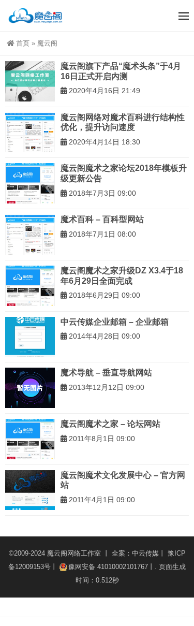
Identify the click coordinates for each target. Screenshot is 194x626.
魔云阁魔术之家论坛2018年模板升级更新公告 (124, 173)
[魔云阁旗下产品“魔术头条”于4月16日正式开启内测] (30, 81)
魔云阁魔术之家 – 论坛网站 (110, 423)
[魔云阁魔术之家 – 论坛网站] (30, 439)
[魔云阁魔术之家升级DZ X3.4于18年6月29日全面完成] (30, 286)
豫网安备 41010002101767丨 (111, 567)
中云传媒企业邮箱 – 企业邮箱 (115, 321)
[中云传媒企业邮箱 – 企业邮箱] (30, 337)
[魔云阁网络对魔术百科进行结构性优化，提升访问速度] (30, 132)
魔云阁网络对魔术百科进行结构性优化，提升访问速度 (123, 122)
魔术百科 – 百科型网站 (102, 219)
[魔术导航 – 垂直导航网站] (30, 388)
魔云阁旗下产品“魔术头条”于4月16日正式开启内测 (121, 71)
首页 (22, 43)
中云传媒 (145, 553)
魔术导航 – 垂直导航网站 (106, 372)
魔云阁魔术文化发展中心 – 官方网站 (123, 480)
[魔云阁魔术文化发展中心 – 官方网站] (30, 490)
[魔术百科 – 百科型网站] (30, 234)
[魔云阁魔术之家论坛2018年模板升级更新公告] (30, 183)
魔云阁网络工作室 (74, 553)
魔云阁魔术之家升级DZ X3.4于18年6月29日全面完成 (122, 275)
